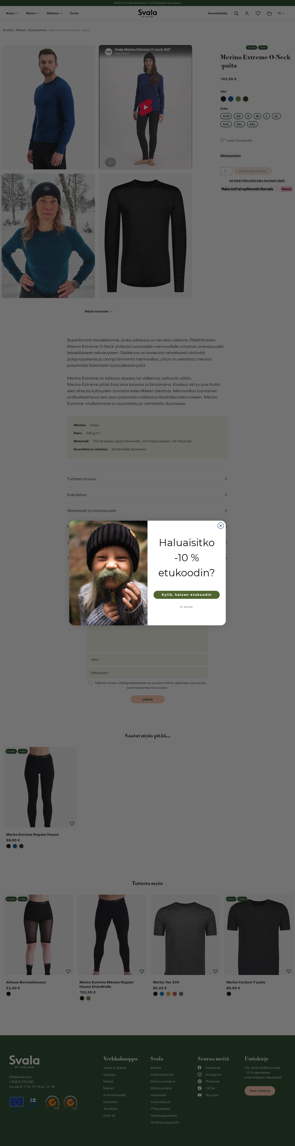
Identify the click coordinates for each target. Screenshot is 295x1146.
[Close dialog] (221, 526)
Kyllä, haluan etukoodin (187, 595)
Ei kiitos (186, 606)
